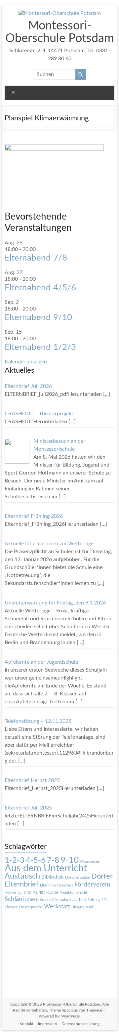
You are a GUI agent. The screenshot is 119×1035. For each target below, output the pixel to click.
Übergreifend (82, 907)
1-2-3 (14, 860)
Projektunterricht (73, 892)
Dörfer (102, 876)
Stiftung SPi (97, 900)
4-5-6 (36, 860)
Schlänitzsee (22, 899)
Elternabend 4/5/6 (40, 287)
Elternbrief (22, 884)
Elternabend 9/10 (38, 317)
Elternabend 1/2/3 (40, 347)
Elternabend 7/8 (36, 258)
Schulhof (47, 900)
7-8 (53, 860)
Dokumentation (77, 877)
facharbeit (65, 885)
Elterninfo (48, 885)
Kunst (38, 892)
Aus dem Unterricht (46, 868)
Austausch (22, 876)
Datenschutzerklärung (80, 1024)
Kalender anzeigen (26, 361)
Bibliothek (52, 877)
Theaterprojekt (31, 907)
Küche (52, 892)
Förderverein (92, 885)
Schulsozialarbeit (70, 899)
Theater (11, 907)
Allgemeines (90, 861)
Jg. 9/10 (24, 892)
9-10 (69, 860)
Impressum (47, 1024)
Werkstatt (57, 906)
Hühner (11, 892)
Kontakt (26, 1024)
